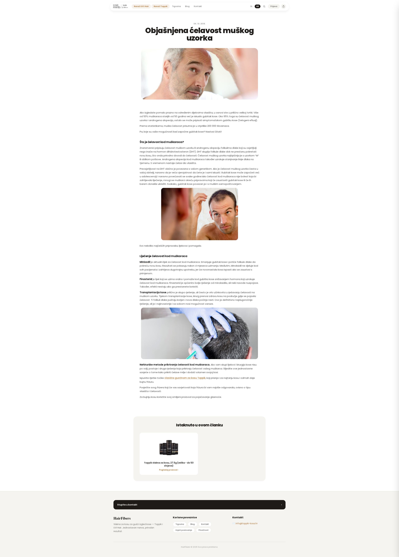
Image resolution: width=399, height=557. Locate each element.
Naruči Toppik (160, 6)
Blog (187, 6)
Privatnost (204, 530)
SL (251, 6)
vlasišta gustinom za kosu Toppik (184, 378)
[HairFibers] (120, 6)
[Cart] (283, 6)
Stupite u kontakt (199, 504)
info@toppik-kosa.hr (247, 523)
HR (257, 6)
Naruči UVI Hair (141, 6)
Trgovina (176, 6)
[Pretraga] (264, 6)
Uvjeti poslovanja (183, 530)
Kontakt (198, 6)
